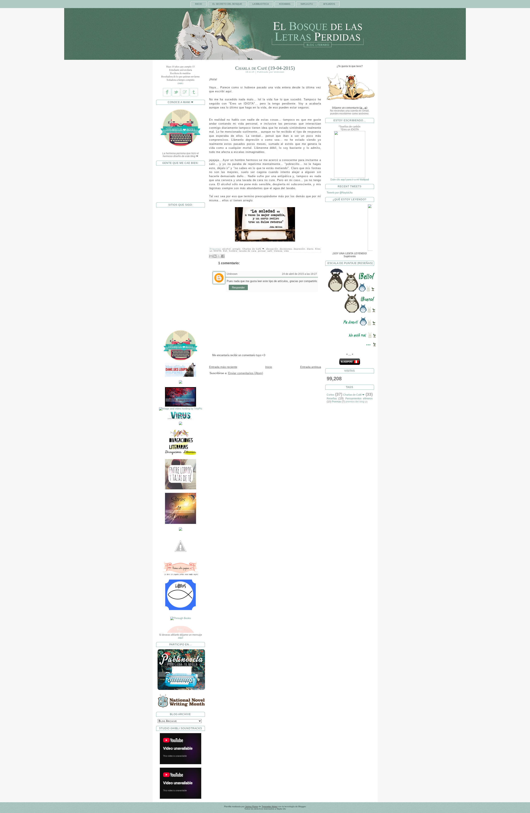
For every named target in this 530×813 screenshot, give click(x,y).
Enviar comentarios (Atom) (245, 373)
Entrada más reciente (223, 367)
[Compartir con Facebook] (223, 256)
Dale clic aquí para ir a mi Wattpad (349, 179)
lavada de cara (247, 251)
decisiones (286, 249)
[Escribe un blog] (215, 256)
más (180, 83)
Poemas (336, 401)
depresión (299, 249)
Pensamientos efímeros (359, 398)
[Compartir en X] (219, 256)
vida (286, 251)
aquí (180, 637)
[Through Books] (180, 567)
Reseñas (332, 398)
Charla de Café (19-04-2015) (265, 68)
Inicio (268, 367)
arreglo (236, 249)
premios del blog (355, 401)
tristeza (278, 251)
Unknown (232, 274)
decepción (272, 249)
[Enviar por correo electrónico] (211, 256)
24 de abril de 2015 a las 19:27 (299, 274)
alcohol (226, 249)
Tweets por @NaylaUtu (340, 192)
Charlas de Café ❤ (253, 249)
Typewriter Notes (269, 806)
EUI (225, 251)
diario (310, 249)
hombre (233, 251)
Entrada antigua (310, 367)
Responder (238, 287)
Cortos (330, 394)
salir (269, 251)
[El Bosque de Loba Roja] (180, 354)
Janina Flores (251, 806)
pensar (262, 251)
